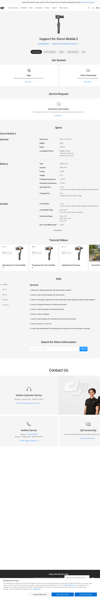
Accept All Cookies (85, 594)
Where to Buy (63, 8)
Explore (47, 8)
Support (54, 8)
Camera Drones (13, 8)
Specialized (38, 8)
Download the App (88, 2)
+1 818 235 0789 (31, 434)
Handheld (23, 8)
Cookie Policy (37, 589)
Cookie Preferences (70, 585)
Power (31, 8)
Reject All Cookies (63, 594)
